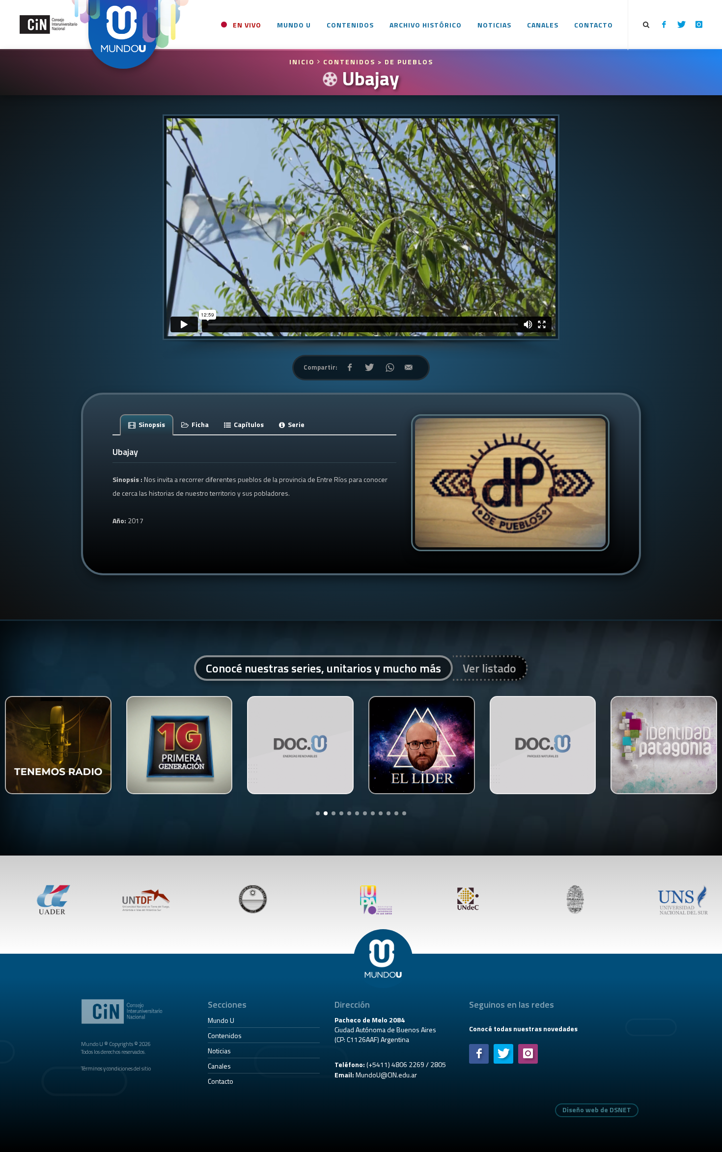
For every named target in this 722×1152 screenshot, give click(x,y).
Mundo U (221, 1020)
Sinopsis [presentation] (151, 424)
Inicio (303, 61)
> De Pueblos (405, 61)
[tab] (147, 424)
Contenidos (225, 1035)
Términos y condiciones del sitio (116, 1068)
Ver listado (489, 668)
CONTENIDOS (349, 61)
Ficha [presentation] (199, 424)
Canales (219, 1066)
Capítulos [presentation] (248, 424)
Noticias (219, 1050)
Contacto (220, 1081)
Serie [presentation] (295, 424)
